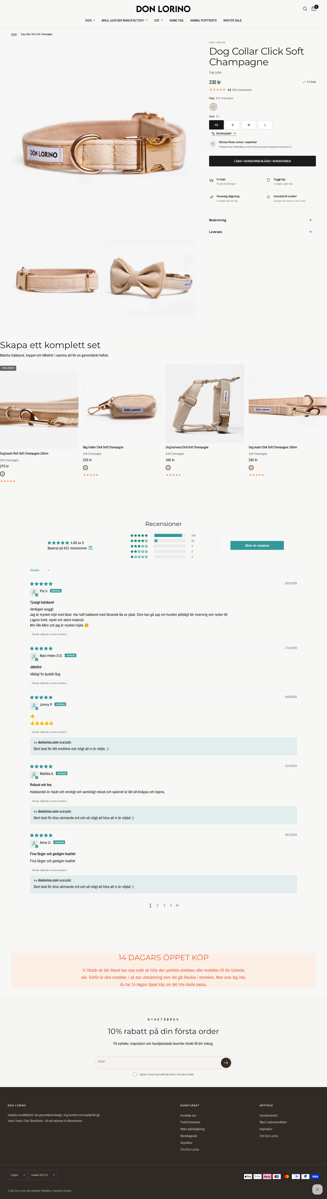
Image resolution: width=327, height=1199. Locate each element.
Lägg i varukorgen (262, 161)
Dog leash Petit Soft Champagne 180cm (24, 453)
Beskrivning (217, 219)
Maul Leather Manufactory (123, 20)
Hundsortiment (268, 1115)
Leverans (215, 231)
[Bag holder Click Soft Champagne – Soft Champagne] (122, 403)
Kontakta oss (188, 1115)
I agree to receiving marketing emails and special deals (166, 1074)
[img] (41, 583)
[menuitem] (90, 20)
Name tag (177, 20)
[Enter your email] (226, 1063)
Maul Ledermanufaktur (273, 1122)
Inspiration (266, 1129)
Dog (88, 20)
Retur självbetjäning (192, 1129)
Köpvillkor (186, 1142)
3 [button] (165, 905)
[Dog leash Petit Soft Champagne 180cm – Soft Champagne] (39, 410)
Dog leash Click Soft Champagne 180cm (273, 447)
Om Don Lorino (189, 1149)
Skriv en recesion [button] (257, 545)
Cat (156, 20)
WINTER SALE (232, 20)
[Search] (305, 9)
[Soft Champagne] (213, 106)
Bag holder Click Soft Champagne (103, 447)
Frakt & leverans (190, 1122)
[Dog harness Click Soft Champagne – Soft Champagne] (205, 403)
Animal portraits (203, 20)
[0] (312, 9)
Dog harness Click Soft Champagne (187, 447)
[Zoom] (186, 50)
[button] (139, 535)
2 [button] (157, 905)
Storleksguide (188, 1135)
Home (14, 34)
